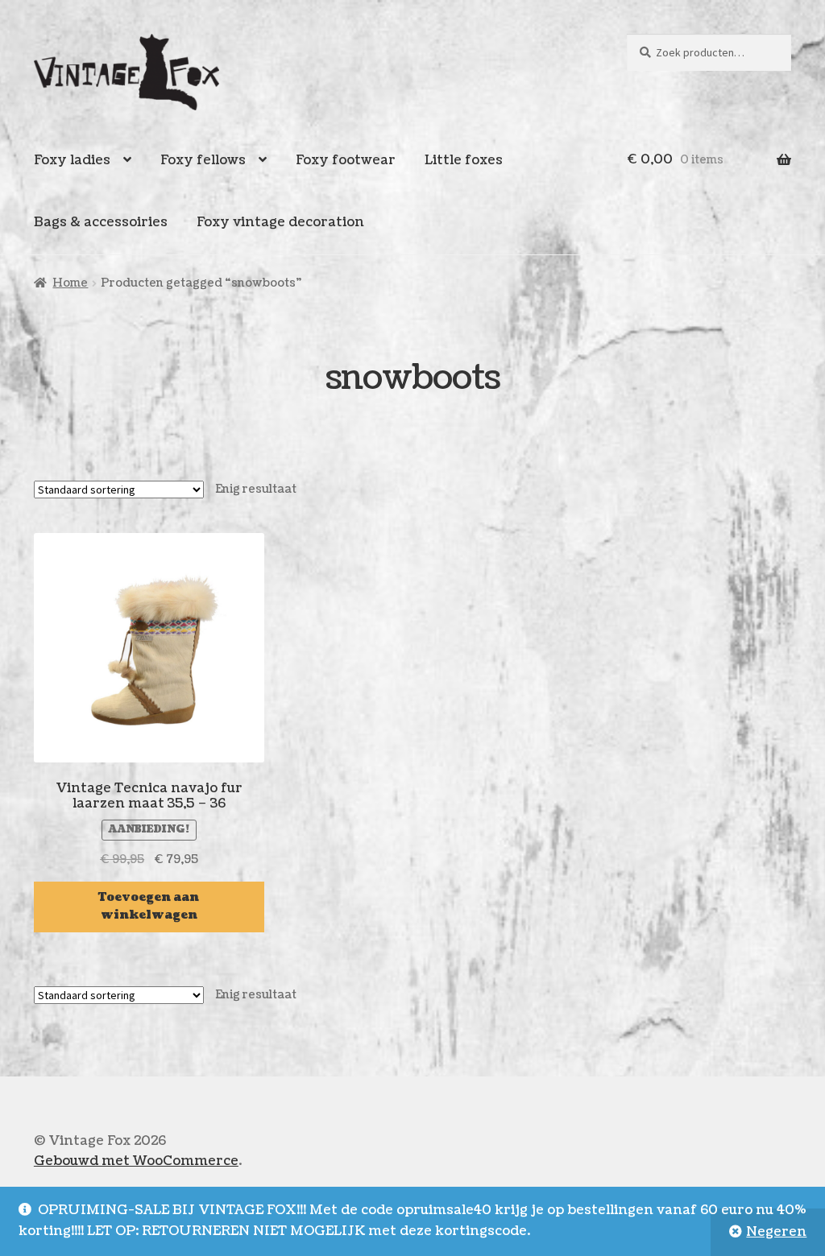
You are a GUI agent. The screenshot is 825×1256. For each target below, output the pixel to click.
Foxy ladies (72, 160)
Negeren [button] (776, 1232)
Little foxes (464, 160)
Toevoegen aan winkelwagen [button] (148, 906)
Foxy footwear (346, 160)
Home (70, 283)
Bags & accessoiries (101, 222)
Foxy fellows (203, 160)
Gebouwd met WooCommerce (136, 1161)
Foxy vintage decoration (280, 222)
